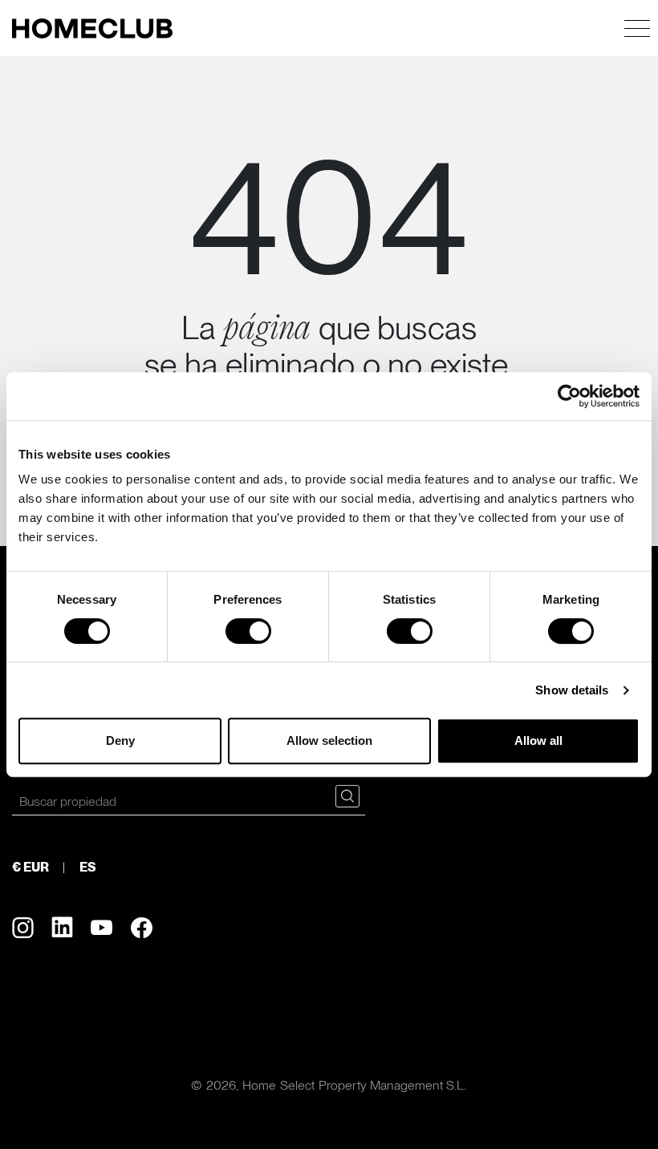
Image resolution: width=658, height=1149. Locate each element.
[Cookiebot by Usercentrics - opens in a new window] (569, 396)
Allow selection (329, 740)
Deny (120, 740)
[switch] (248, 631)
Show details (571, 690)
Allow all (538, 740)
